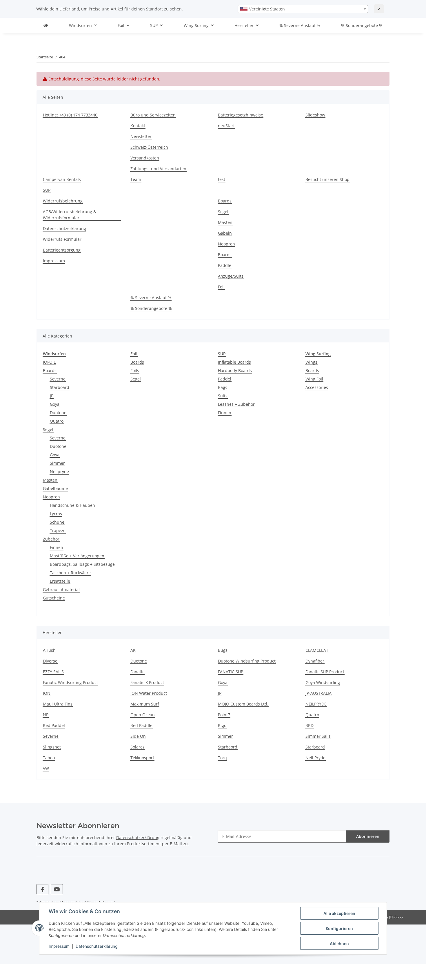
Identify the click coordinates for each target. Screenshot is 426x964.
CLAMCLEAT (316, 650)
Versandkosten (144, 158)
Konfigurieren (339, 928)
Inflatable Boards (234, 362)
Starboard (59, 387)
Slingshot (52, 747)
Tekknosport (142, 757)
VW (46, 768)
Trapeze (57, 530)
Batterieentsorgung (62, 250)
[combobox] (303, 9)
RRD (309, 725)
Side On (138, 736)
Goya (54, 404)
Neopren (226, 244)
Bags (222, 387)
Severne (57, 379)
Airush (49, 650)
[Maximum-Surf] (46, 25)
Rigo (222, 725)
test (221, 179)
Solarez (137, 747)
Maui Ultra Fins (57, 704)
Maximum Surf (144, 704)
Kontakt (137, 125)
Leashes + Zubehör (236, 404)
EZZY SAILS (53, 671)
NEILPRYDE (316, 704)
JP (51, 395)
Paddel (224, 379)
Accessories (316, 387)
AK (133, 650)
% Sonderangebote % (362, 25)
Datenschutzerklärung (97, 946)
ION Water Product (148, 693)
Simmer (57, 463)
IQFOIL (49, 362)
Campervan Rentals (62, 179)
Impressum (59, 946)
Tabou (49, 757)
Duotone (58, 412)
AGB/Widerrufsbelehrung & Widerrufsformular (69, 214)
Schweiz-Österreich (149, 147)
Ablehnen (339, 943)
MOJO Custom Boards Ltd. (243, 704)
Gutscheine (54, 598)
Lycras (56, 513)
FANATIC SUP (230, 671)
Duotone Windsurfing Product (247, 661)
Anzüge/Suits (230, 276)
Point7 (224, 714)
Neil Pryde (315, 757)
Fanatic (137, 671)
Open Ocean (142, 714)
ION (46, 693)
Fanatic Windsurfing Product (70, 682)
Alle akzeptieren (339, 913)
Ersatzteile (60, 581)
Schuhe (57, 522)
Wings (311, 362)
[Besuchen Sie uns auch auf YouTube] (57, 889)
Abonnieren (367, 836)
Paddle (224, 265)
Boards (225, 201)
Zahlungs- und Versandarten (158, 168)
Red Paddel (54, 725)
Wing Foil (314, 379)
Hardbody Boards (235, 370)
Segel (223, 211)
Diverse (50, 661)
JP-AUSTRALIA (318, 693)
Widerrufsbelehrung (63, 201)
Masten (225, 222)
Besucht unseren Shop (327, 179)
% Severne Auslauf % (299, 25)
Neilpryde (59, 471)
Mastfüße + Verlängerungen (77, 556)
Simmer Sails (318, 736)
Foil (221, 287)
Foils (134, 370)
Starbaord (227, 747)
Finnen (56, 547)
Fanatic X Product (147, 682)
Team (135, 179)
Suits (222, 395)
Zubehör (51, 539)
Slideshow (315, 115)
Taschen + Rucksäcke (70, 572)
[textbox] (303, 9)
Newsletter (141, 136)
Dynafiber (314, 661)
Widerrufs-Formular (62, 239)
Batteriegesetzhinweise (240, 115)
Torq (222, 757)
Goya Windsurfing (322, 682)
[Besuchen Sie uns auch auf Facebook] (42, 889)
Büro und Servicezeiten (153, 115)
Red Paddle (141, 725)
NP (45, 714)
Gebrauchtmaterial (61, 589)
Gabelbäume (55, 488)
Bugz (222, 650)
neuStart (226, 125)
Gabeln (225, 233)
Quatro (56, 421)
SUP (46, 190)
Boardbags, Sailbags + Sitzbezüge (82, 564)
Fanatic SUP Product (324, 671)
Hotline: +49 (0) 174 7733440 (70, 115)
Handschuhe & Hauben (72, 505)
